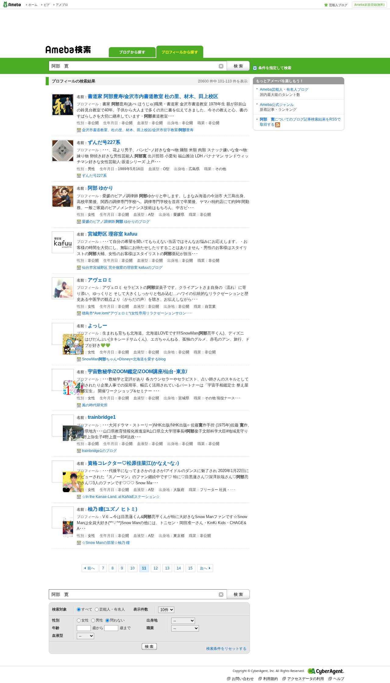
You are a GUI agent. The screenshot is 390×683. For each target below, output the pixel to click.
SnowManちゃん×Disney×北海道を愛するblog (124, 359)
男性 (99, 620)
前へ (91, 568)
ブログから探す (132, 52)
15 (190, 568)
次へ (203, 568)
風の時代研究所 (95, 405)
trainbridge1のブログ (99, 451)
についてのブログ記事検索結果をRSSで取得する (300, 122)
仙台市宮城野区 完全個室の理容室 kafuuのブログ (122, 267)
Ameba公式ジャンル (277, 105)
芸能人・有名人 (112, 609)
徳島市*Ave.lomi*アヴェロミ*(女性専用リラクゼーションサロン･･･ (137, 313)
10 (132, 568)
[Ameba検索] (68, 51)
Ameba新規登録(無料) (369, 4)
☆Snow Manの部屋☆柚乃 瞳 (106, 543)
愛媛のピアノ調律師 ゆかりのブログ (116, 221)
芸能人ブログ (338, 5)
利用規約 (270, 678)
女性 (85, 620)
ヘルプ (338, 678)
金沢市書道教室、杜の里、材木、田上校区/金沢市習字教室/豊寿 (137, 130)
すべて (86, 609)
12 (156, 568)
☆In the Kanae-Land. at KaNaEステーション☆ (121, 497)
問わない (117, 620)
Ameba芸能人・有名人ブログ (284, 89)
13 (167, 568)
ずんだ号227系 (94, 175)
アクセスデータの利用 (305, 678)
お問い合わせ (243, 678)
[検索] (238, 66)
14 (179, 568)
